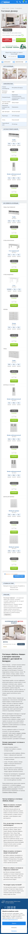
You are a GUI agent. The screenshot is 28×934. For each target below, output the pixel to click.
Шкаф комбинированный (14, 174)
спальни (18, 733)
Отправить (21, 56)
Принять (14, 923)
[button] (26, 2)
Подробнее (7, 614)
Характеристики (19, 62)
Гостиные (12, 8)
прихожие (10, 735)
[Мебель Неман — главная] (5, 2)
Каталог (7, 8)
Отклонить (14, 927)
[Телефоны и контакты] (20, 2)
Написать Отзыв (14, 589)
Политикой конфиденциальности (10, 919)
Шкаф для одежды (14, 510)
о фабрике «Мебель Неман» (9, 792)
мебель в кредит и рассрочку (9, 726)
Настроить (14, 930)
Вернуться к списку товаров (12, 574)
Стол (14, 285)
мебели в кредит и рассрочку (9, 788)
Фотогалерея (7, 62)
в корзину (14, 159)
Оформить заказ (19, 576)
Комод (14, 323)
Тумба (14, 139)
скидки (19, 35)
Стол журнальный (14, 250)
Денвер (5, 642)
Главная (3, 8)
